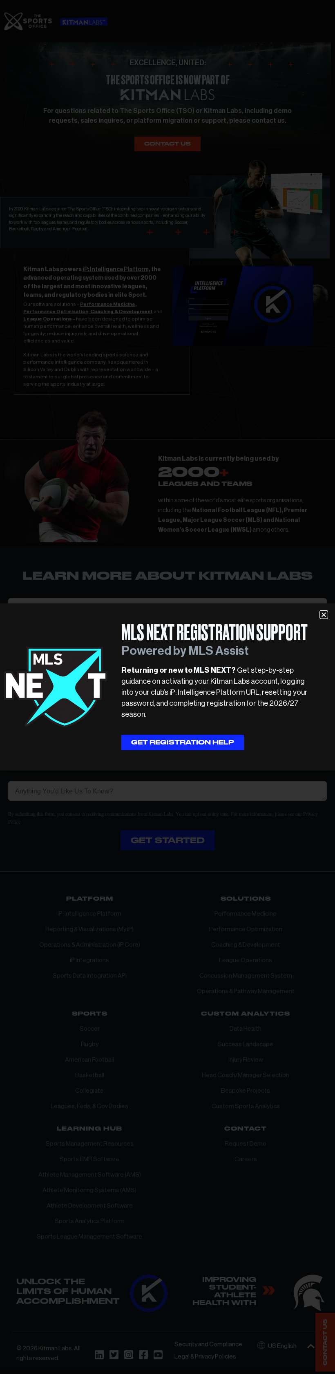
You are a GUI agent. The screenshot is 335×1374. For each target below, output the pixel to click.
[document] (167, 687)
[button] (324, 615)
